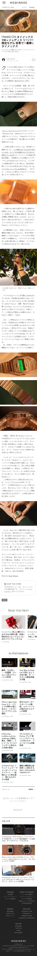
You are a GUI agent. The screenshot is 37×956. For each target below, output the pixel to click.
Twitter (18, 928)
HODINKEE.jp (26, 913)
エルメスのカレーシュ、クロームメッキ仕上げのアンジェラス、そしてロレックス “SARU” (18, 859)
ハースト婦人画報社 (27, 894)
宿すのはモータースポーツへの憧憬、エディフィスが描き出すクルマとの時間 (27, 706)
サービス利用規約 (10, 899)
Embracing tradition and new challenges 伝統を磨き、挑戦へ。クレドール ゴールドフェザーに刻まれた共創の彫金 (9, 741)
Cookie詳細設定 (26, 903)
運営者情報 (10, 911)
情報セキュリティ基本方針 (27, 901)
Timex (4, 600)
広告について (10, 915)
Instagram (18, 932)
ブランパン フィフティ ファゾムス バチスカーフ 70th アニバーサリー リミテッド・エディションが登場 (18, 879)
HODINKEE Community (27, 918)
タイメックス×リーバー (10, 131)
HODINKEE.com (27, 911)
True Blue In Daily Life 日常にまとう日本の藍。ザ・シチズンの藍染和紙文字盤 (27, 674)
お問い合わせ (10, 913)
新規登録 (32, 7)
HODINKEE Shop (26, 915)
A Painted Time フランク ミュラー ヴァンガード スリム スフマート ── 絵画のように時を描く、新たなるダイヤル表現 (9, 772)
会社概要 (10, 894)
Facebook (18, 926)
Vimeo (18, 930)
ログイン (24, 7)
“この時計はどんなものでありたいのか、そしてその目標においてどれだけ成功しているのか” (18, 152)
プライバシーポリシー (10, 896)
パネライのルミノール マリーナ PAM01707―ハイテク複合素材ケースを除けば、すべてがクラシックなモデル (18, 839)
